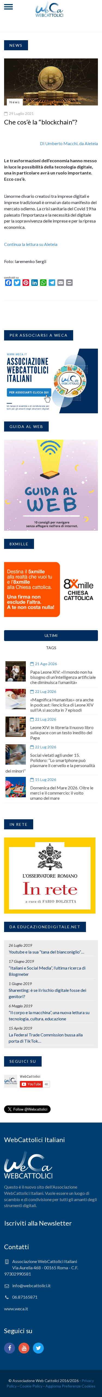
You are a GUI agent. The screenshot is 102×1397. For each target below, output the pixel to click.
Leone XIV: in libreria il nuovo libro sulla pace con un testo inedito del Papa (62, 732)
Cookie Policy (31, 1386)
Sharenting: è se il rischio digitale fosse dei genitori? (47, 993)
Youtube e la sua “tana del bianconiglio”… (46, 951)
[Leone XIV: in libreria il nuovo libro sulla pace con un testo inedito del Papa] (15, 727)
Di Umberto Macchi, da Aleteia (69, 143)
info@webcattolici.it (31, 1285)
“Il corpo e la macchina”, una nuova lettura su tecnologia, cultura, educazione (49, 1015)
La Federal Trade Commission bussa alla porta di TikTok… (46, 1037)
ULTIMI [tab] (51, 635)
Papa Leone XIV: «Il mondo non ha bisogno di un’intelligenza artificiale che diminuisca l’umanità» (63, 677)
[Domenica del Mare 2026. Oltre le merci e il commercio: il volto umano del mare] (15, 787)
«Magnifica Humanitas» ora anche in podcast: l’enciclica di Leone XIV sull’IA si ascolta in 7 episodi (62, 704)
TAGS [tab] (51, 647)
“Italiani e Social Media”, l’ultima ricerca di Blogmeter (47, 971)
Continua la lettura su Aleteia (30, 244)
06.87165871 (25, 1296)
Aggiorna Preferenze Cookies (70, 1386)
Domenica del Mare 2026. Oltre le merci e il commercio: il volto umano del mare (61, 793)
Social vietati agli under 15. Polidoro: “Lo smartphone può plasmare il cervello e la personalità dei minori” (50, 762)
